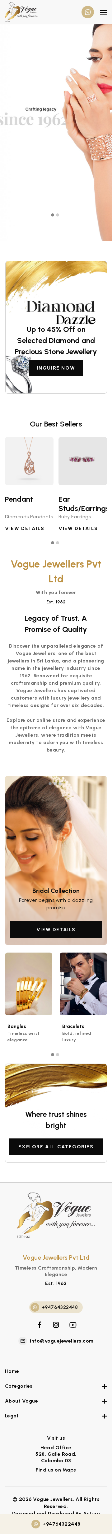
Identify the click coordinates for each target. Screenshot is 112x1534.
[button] (53, 214)
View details (56, 929)
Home (12, 1371)
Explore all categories (55, 1147)
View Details (24, 528)
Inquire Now (56, 368)
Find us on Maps (56, 1470)
